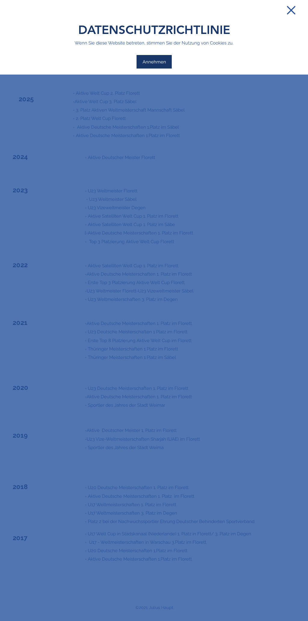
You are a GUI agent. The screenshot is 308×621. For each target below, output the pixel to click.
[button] (291, 10)
